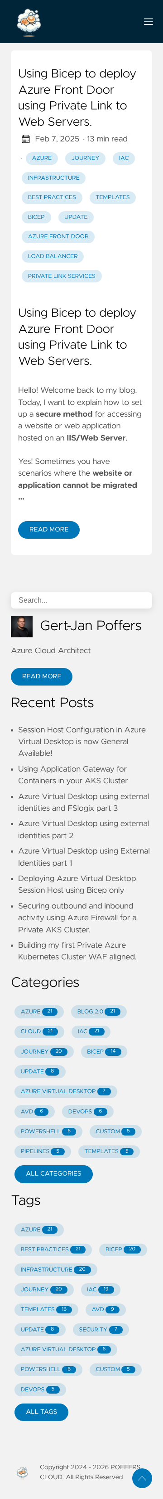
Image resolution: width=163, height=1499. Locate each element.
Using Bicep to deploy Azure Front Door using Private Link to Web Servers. (77, 98)
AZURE (36, 1012)
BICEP (101, 1052)
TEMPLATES (107, 1151)
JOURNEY (41, 1052)
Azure (42, 158)
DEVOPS (85, 1112)
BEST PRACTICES (51, 1250)
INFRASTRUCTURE (53, 1270)
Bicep (36, 217)
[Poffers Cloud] (70, 21)
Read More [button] (41, 676)
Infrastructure (54, 178)
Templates (112, 197)
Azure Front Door (58, 237)
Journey (86, 158)
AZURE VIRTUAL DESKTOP (63, 1092)
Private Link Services (62, 276)
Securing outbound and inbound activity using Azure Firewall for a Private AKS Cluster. (77, 918)
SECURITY (98, 1330)
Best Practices (52, 197)
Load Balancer (53, 256)
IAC (88, 1032)
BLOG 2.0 (96, 1012)
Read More (48, 530)
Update (75, 217)
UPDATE (37, 1072)
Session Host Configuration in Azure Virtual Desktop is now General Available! (82, 742)
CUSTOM (113, 1132)
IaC (124, 158)
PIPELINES (40, 1151)
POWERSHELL (46, 1132)
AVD (32, 1112)
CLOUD (37, 1032)
